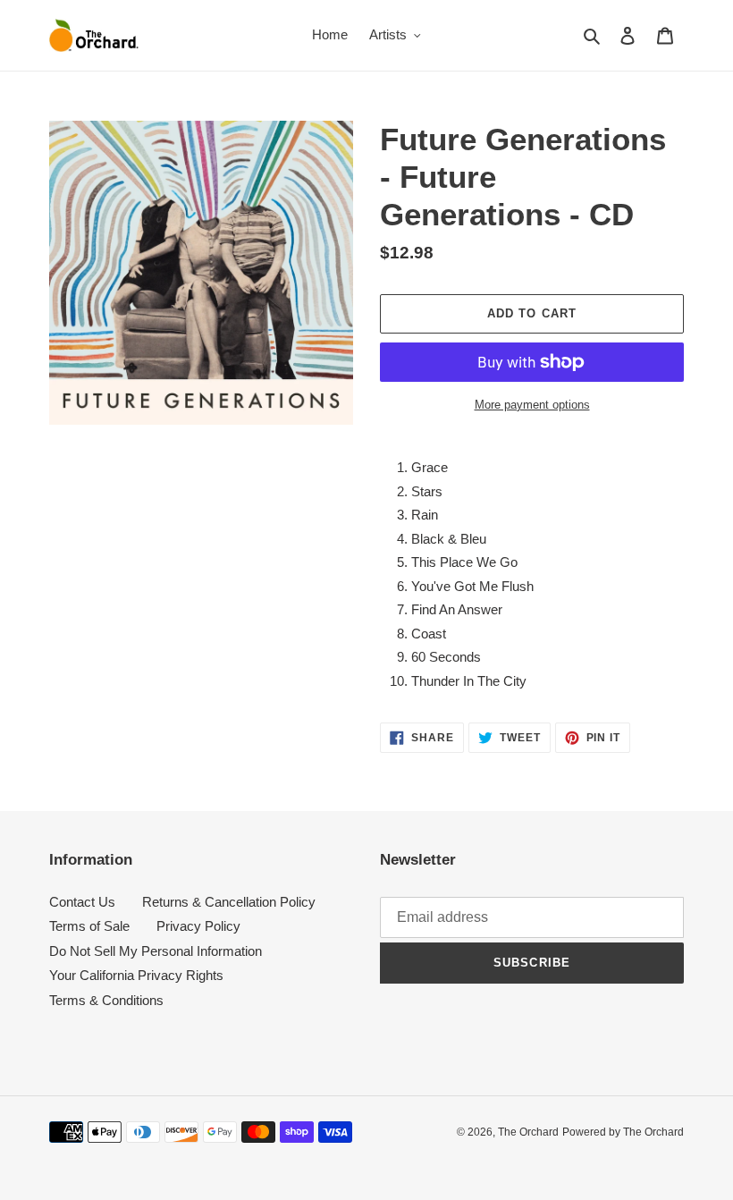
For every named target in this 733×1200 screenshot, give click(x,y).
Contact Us (82, 901)
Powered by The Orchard (623, 1132)
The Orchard (528, 1132)
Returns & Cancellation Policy (229, 901)
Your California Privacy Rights (136, 975)
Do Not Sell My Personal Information (155, 951)
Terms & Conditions (106, 1000)
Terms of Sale (89, 926)
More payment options (532, 404)
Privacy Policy (198, 926)
